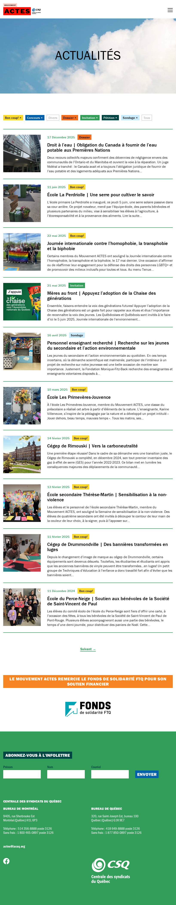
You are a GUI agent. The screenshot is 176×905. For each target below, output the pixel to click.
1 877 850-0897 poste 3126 (123, 832)
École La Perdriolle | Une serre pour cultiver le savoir (100, 195)
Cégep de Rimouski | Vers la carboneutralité (92, 446)
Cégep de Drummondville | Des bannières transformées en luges (107, 546)
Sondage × (130, 118)
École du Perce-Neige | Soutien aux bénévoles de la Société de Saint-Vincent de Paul (108, 601)
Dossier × (69, 118)
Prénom (8, 766)
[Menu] (170, 10)
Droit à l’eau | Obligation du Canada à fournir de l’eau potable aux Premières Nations (102, 147)
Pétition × (110, 118)
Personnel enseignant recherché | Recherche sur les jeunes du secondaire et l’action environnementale (108, 345)
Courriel (96, 766)
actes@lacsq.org (14, 846)
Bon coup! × (13, 118)
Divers (53, 118)
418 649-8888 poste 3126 (123, 828)
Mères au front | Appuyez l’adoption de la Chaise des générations (101, 295)
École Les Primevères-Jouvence (79, 397)
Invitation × (90, 118)
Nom (50, 766)
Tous (147, 118)
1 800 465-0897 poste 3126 (35, 832)
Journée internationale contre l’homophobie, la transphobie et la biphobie (107, 245)
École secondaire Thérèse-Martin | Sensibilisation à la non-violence (107, 497)
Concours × (35, 118)
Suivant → (88, 649)
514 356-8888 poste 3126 (35, 828)
